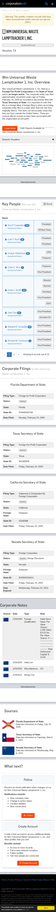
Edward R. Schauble (19, 326)
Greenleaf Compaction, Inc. (11, 161)
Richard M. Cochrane (18, 340)
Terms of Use (7, 880)
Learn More (10, 128)
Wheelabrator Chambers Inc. (24, 166)
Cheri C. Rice (15, 267)
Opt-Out (27, 880)
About (46, 880)
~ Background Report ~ (14, 228)
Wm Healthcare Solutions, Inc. (7, 159)
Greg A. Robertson (18, 253)
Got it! (46, 908)
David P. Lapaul (32, 156)
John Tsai (13, 312)
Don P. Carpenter (17, 225)
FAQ (52, 880)
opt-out (46, 19)
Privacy (18, 880)
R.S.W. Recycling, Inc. (46, 156)
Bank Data (37, 880)
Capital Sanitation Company (29, 165)
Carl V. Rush (15, 239)
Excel (49, 204)
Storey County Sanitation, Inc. (31, 163)
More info (26, 909)
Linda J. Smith (28, 154)
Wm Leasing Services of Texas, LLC (37, 154)
